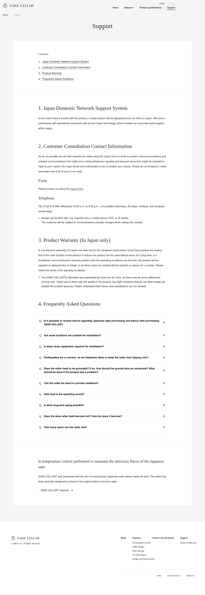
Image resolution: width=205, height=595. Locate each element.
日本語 (162, 3)
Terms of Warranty (188, 542)
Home (5, 14)
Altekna (189, 575)
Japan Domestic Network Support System (65, 61)
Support (184, 537)
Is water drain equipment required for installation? (74, 346)
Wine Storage (138, 550)
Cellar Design (138, 546)
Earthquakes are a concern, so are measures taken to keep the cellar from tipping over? (96, 357)
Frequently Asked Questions (58, 79)
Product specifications (163, 537)
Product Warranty (52, 73)
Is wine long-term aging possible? (64, 405)
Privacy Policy (173, 575)
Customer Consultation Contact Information (66, 67)
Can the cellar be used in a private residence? (71, 383)
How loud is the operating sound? (64, 394)
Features (136, 537)
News (159, 575)
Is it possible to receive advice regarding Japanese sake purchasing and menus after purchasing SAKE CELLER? (101, 322)
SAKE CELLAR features (55, 490)
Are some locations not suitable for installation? (72, 335)
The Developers (139, 554)
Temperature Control (141, 542)
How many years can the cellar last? (65, 427)
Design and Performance (143, 558)
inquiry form (76, 188)
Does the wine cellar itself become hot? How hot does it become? (83, 416)
